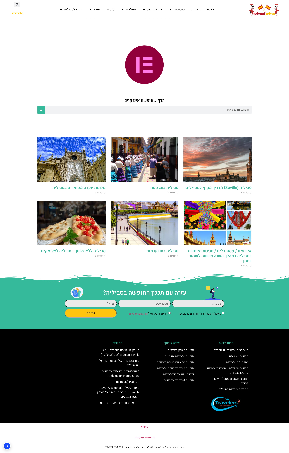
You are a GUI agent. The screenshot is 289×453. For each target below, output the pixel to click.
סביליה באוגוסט (238, 356)
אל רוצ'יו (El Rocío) (127, 382)
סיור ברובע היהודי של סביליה (231, 350)
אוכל (97, 9)
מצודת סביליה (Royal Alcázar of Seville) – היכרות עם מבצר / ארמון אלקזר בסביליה (118, 392)
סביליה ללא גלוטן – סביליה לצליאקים (73, 251)
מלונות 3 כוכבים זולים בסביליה (175, 368)
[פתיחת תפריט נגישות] (7, 446)
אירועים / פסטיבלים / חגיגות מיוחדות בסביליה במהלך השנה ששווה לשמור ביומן (220, 256)
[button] (17, 4)
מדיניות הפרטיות (138, 313)
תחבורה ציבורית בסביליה (233, 389)
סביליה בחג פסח (164, 188)
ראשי (210, 9)
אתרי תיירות (154, 9)
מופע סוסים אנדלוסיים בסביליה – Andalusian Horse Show (119, 373)
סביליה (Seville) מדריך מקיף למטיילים (218, 188)
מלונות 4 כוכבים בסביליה (179, 380)
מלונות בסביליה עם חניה (179, 356)
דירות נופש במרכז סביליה (178, 374)
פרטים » (246, 192)
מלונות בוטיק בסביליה (181, 350)
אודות (144, 427)
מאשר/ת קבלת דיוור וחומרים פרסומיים (200, 313)
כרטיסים (179, 9)
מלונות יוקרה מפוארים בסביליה (79, 188)
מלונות (195, 9)
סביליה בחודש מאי (162, 251)
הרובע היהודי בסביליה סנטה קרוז (119, 403)
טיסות (110, 9)
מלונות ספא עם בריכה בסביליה (175, 362)
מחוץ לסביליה (73, 9)
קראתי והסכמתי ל (148, 313)
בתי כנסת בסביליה (237, 362)
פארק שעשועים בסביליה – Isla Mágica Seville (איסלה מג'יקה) (120, 352)
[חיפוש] (41, 110)
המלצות (131, 9)
